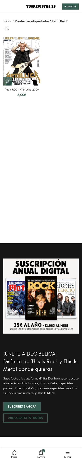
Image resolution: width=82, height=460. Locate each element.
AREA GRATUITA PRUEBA (25, 418)
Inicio (7, 21)
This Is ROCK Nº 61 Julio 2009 (22, 89)
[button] (7, 81)
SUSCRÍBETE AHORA (22, 406)
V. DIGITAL (70, 6)
